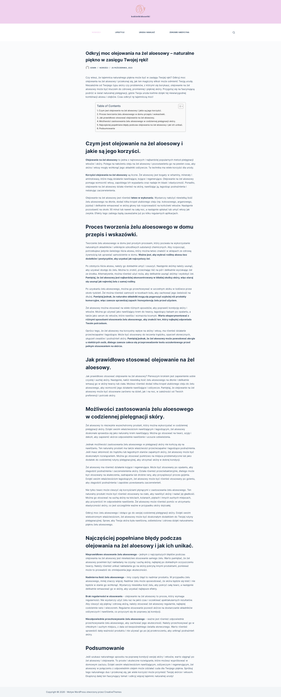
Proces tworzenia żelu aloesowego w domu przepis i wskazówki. (132, 114)
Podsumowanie (107, 128)
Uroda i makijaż (147, 32)
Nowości (96, 32)
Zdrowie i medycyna (179, 32)
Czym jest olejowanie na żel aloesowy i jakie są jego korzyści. (130, 110)
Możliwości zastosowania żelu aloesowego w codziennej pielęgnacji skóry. (137, 121)
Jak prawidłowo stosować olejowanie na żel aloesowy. (127, 117)
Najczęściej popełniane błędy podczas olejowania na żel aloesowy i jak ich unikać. (141, 125)
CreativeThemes (112, 692)
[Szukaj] (234, 32)
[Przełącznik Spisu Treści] (179, 106)
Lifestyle (119, 32)
